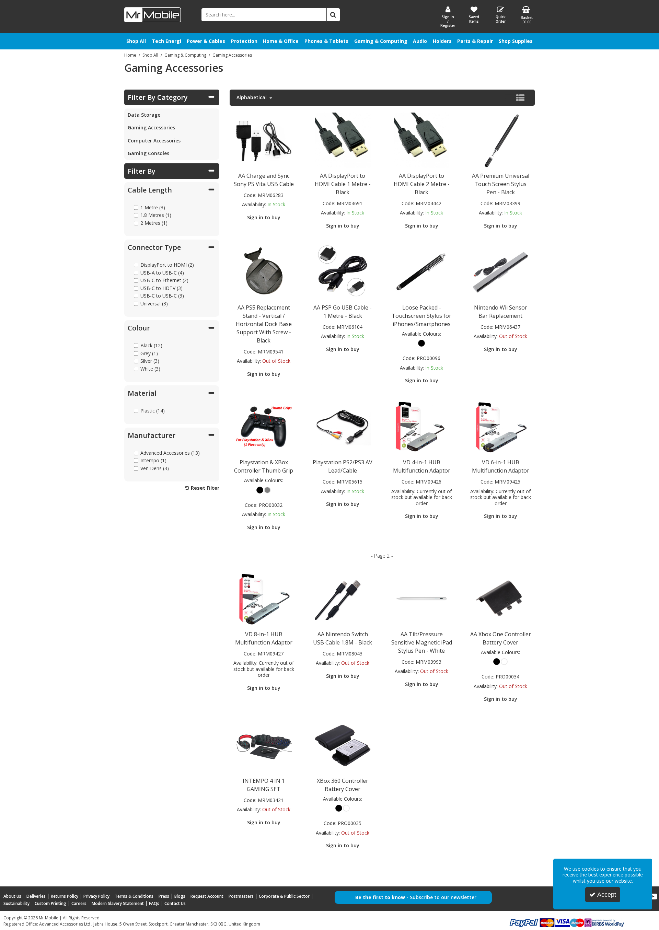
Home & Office (281, 41)
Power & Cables (206, 41)
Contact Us (175, 903)
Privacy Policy (96, 896)
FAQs (154, 903)
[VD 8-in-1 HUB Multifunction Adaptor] (263, 598)
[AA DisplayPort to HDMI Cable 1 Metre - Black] (342, 139)
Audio (420, 41)
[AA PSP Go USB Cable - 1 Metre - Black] (342, 271)
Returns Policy (64, 896)
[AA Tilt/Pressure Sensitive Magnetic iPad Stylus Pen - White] (421, 598)
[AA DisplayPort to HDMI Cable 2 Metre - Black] (421, 139)
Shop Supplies (516, 41)
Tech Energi (166, 41)
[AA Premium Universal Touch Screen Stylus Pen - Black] (500, 139)
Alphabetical (252, 97)
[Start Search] (333, 15)
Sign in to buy (263, 217)
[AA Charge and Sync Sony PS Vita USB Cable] (263, 139)
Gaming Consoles (148, 153)
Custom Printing (50, 903)
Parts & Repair (475, 41)
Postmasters (241, 896)
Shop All (136, 41)
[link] (653, 896)
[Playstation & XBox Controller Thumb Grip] (263, 426)
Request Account (206, 896)
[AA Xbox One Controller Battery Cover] (500, 598)
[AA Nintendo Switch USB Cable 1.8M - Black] (342, 598)
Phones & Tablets (326, 41)
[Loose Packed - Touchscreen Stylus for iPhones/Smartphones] (421, 271)
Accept (606, 894)
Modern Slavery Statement (118, 903)
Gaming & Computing (380, 41)
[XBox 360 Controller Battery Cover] (342, 744)
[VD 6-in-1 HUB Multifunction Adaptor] (500, 426)
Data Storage (144, 115)
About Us (12, 896)
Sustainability (16, 903)
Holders (442, 41)
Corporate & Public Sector (284, 896)
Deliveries (36, 896)
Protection (244, 41)
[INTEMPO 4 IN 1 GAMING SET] (263, 744)
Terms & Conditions (134, 896)
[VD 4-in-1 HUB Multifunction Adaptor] (421, 426)
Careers (78, 903)
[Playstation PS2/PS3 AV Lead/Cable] (342, 426)
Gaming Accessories (151, 127)
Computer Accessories (154, 140)
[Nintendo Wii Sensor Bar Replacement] (500, 271)
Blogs (179, 896)
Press (164, 896)
